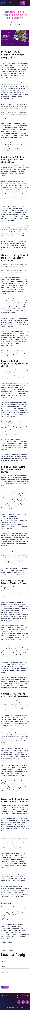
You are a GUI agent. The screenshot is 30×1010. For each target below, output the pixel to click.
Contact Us (13, 997)
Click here (9, 942)
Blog (18, 997)
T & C (11, 995)
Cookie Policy (17, 995)
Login (21, 2)
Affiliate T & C (24, 995)
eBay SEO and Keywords (16, 22)
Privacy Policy (5, 995)
